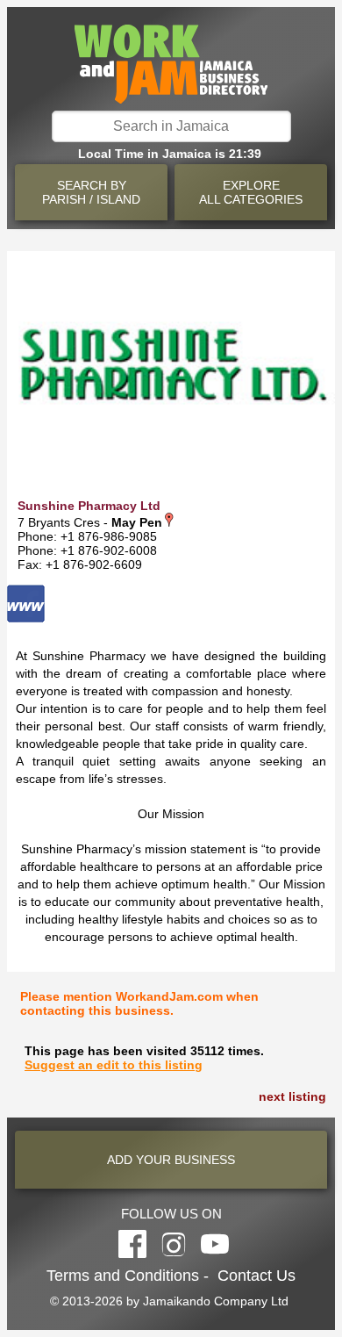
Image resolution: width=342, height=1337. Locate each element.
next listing (292, 1096)
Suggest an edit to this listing (114, 1065)
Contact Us (256, 1275)
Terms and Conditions (122, 1275)
